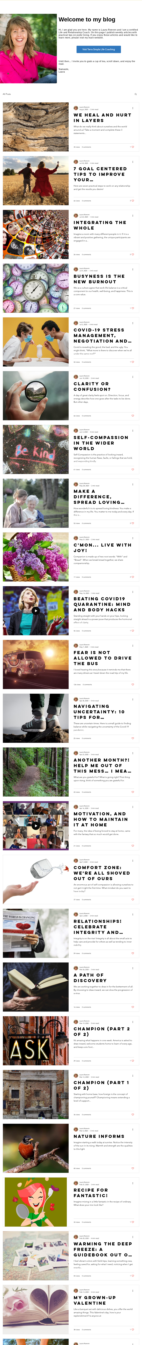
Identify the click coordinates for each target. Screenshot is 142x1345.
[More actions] (133, 108)
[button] (135, 94)
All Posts (7, 94)
